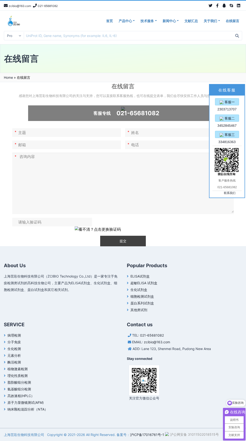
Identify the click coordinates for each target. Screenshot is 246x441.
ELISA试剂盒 (140, 276)
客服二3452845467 (227, 119)
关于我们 (210, 21)
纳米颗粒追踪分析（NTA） (27, 409)
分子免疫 (14, 342)
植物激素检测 (17, 369)
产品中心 (125, 21)
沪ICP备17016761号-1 (147, 435)
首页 (109, 21)
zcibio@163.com (157, 342)
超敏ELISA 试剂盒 (143, 283)
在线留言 (232, 21)
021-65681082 (152, 335)
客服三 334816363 (227, 135)
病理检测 (14, 335)
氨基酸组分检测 (19, 389)
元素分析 (14, 355)
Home (8, 77)
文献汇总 (191, 21)
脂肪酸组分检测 (19, 382)
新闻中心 (169, 21)
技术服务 (147, 21)
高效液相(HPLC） (20, 396)
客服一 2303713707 (227, 102)
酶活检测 (14, 362)
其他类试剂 (138, 310)
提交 (123, 241)
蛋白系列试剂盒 (142, 303)
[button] (98, 229)
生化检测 (14, 349)
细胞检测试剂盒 (142, 296)
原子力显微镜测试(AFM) (25, 402)
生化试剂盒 (138, 290)
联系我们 (229, 193)
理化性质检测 (17, 376)
